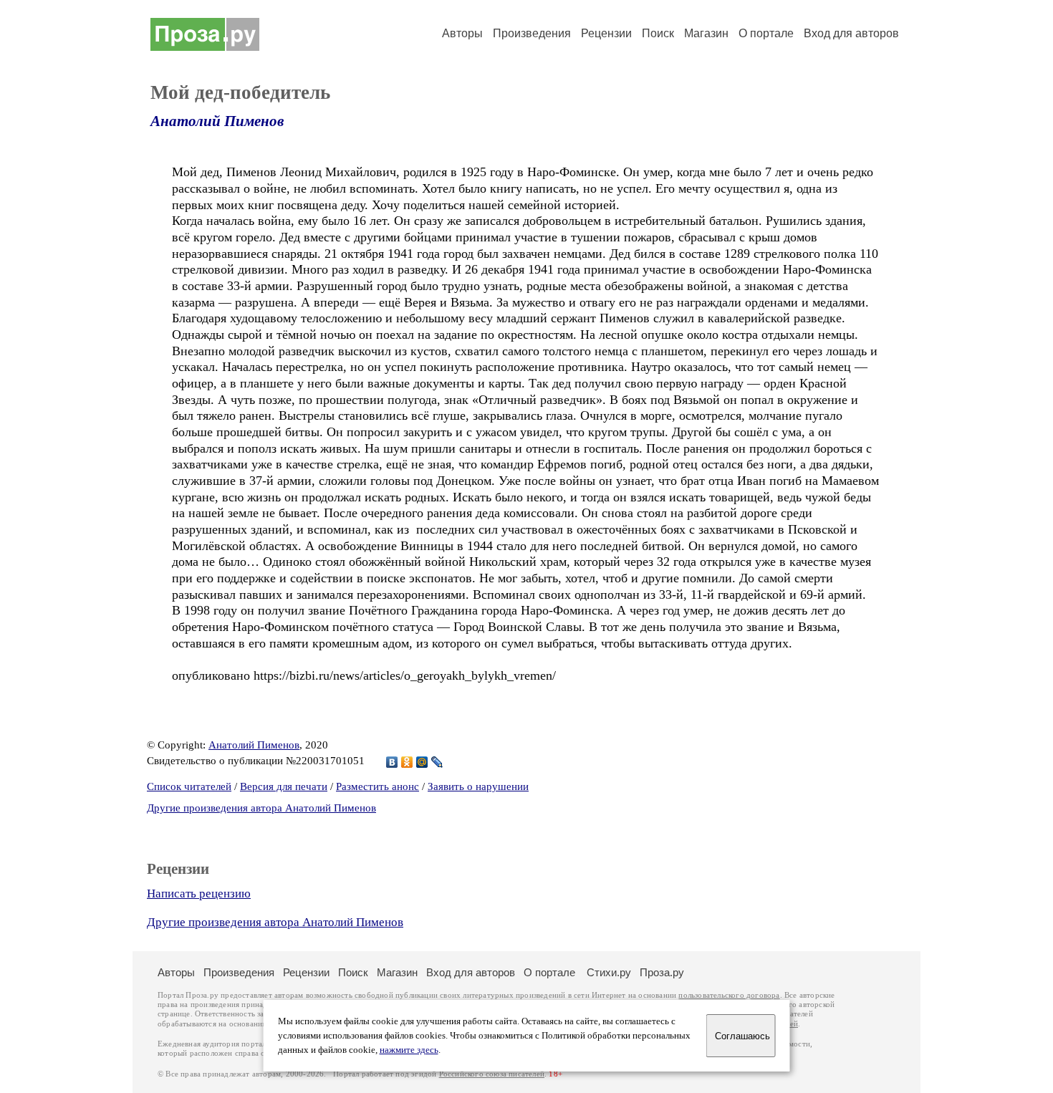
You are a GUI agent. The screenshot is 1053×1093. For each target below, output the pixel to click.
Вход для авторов (851, 33)
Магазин (706, 33)
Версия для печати (283, 786)
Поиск (658, 33)
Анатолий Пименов (217, 121)
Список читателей (189, 786)
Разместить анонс (377, 786)
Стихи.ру (609, 972)
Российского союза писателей (491, 1074)
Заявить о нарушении (478, 786)
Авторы (462, 33)
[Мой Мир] (422, 762)
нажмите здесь (409, 1050)
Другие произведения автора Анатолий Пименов (261, 808)
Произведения (532, 33)
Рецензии (606, 33)
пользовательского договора (728, 995)
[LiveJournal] (437, 762)
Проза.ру (662, 972)
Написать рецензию (199, 893)
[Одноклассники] (407, 762)
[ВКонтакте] (392, 762)
